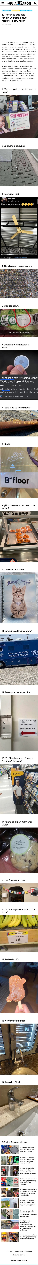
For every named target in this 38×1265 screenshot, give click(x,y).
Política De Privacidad (23, 1251)
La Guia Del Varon (19, 3)
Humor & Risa (15, 10)
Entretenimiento (6, 10)
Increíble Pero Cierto (26, 10)
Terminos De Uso (19, 1255)
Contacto (10, 1251)
